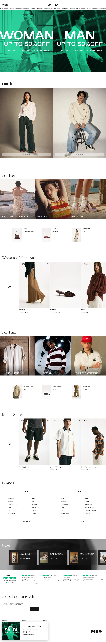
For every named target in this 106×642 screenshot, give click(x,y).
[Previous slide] (2, 123)
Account (90, 1)
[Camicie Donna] (53, 199)
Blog (43, 627)
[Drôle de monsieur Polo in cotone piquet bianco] (65, 469)
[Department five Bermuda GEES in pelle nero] (34, 469)
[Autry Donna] (88, 199)
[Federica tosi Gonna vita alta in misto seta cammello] (34, 312)
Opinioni (24, 620)
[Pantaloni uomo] (53, 356)
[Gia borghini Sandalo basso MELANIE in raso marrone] (65, 312)
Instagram (45, 623)
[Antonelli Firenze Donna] (17, 199)
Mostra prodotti (26, 154)
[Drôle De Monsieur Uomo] (88, 356)
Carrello (101, 1)
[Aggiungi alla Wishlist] (48, 263)
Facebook (44, 625)
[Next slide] (50, 123)
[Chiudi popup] (46, 624)
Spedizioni (5, 620)
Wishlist (95, 1)
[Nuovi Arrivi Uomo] (17, 356)
